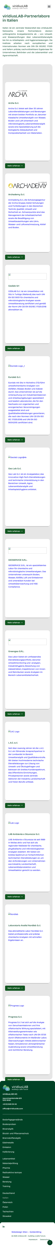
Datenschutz (45, 1240)
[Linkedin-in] (4, 1227)
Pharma (6, 1168)
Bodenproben (9, 1124)
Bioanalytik (8, 1129)
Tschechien (8, 1211)
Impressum (33, 1240)
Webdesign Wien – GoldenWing (26, 1232)
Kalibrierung (8, 1152)
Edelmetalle (8, 1142)
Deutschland (9, 1193)
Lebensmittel (9, 1158)
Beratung (7, 1181)
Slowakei (7, 1216)
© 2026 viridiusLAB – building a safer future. (29, 1236)
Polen (5, 1207)
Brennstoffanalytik (12, 1138)
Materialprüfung (10, 1163)
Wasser (6, 1177)
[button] (49, 6)
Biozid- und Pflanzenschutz (16, 1133)
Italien (5, 1198)
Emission (7, 1147)
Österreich (8, 1202)
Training (6, 1186)
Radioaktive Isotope (12, 1172)
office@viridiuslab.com (13, 1109)
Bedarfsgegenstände (13, 1119)
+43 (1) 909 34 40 (10, 1104)
